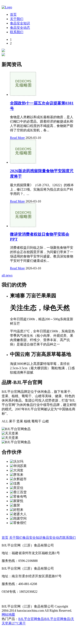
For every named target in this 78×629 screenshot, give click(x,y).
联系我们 (16, 32)
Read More (17, 137)
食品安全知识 (20, 23)
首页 (13, 14)
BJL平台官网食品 (31, 619)
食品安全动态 (20, 27)
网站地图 (8, 614)
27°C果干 (19, 623)
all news (7, 275)
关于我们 (16, 19)
